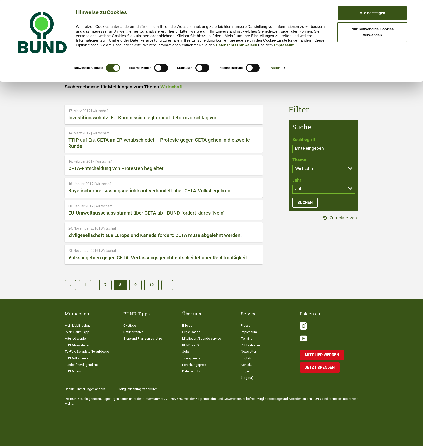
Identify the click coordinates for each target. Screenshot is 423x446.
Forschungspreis (194, 365)
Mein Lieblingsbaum (79, 325)
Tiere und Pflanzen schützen (143, 338)
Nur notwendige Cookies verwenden (372, 32)
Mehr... (69, 403)
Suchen (305, 202)
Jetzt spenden (320, 367)
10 (151, 285)
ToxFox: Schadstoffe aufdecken (88, 351)
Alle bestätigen (372, 13)
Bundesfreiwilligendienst (82, 365)
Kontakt (246, 365)
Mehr (275, 68)
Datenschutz (191, 371)
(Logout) (247, 378)
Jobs (186, 351)
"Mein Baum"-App (77, 332)
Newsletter (248, 351)
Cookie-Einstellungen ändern (85, 389)
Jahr (296, 180)
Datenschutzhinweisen (236, 45)
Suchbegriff (303, 139)
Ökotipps (130, 325)
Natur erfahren (133, 332)
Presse (245, 325)
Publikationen (250, 345)
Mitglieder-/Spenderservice (201, 338)
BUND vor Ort (191, 345)
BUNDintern (73, 371)
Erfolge (187, 325)
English (246, 358)
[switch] (161, 68)
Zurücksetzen (343, 218)
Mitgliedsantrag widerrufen (138, 389)
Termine (246, 338)
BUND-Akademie (76, 358)
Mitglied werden (76, 338)
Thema (299, 159)
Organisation (191, 332)
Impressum (284, 45)
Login (245, 371)
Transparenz (191, 358)
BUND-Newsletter (77, 345)
